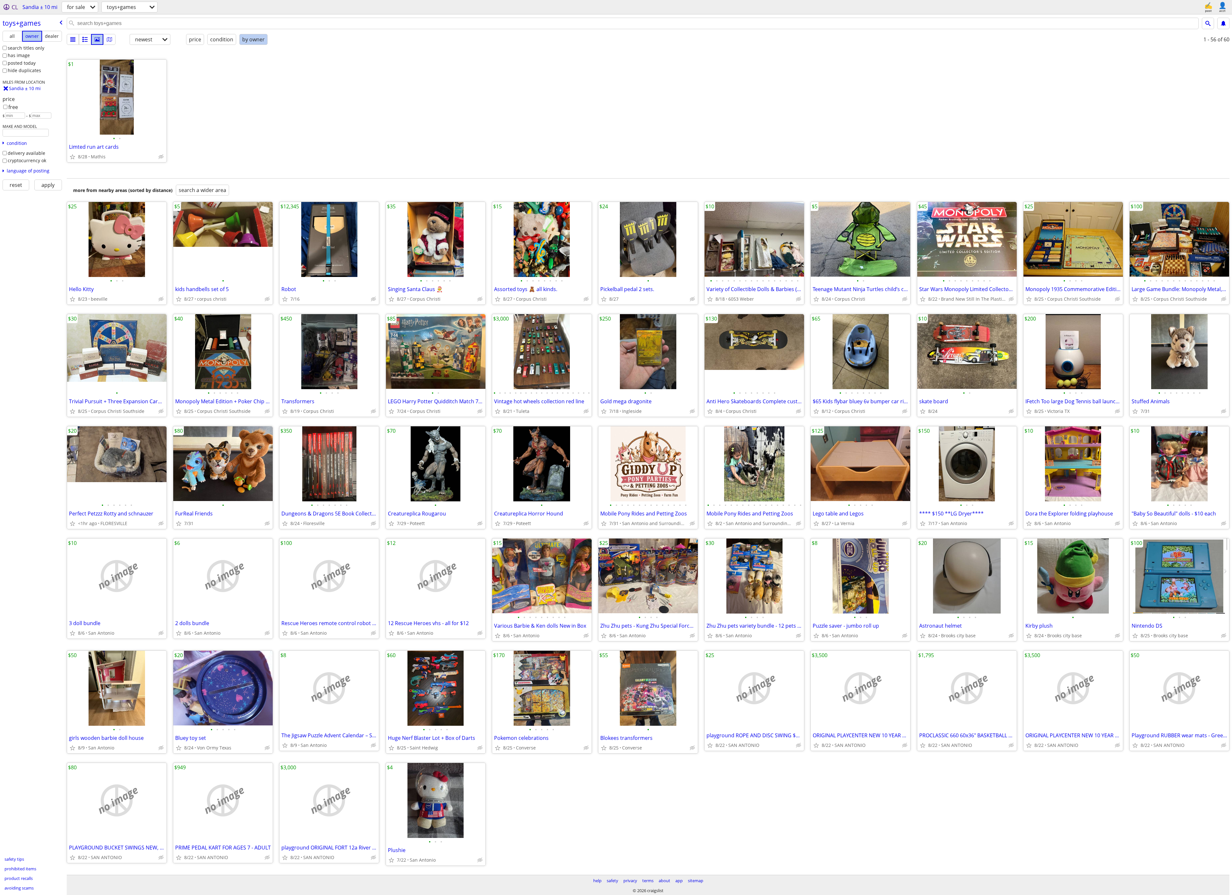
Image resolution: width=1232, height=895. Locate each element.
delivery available (26, 153)
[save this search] (1223, 23)
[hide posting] (161, 157)
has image (19, 55)
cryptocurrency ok (27, 160)
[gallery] (97, 39)
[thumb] (85, 39)
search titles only (26, 48)
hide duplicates (24, 70)
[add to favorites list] (72, 157)
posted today (22, 63)
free (13, 107)
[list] (73, 39)
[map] (109, 39)
